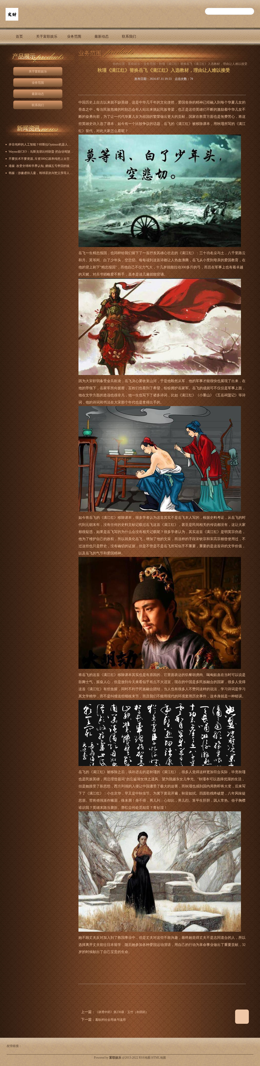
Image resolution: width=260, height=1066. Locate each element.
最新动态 (101, 36)
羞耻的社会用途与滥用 (110, 1019)
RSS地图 (145, 1057)
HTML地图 (158, 1057)
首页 (19, 36)
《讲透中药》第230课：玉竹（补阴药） (122, 1012)
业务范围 (74, 36)
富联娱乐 (134, 64)
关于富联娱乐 (46, 36)
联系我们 (129, 36)
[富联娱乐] (12, 19)
